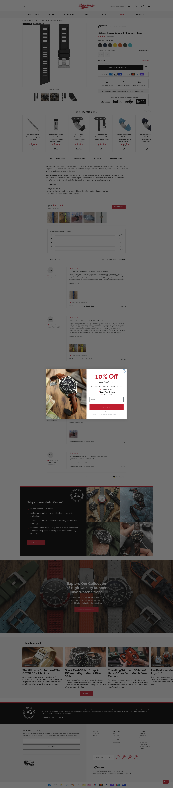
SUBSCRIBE (106, 407)
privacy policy (103, 415)
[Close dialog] (124, 370)
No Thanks (106, 412)
